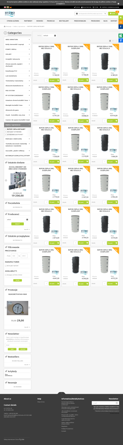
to (19, 256)
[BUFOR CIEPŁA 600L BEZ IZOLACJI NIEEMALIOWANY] (105, 223)
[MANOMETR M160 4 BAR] (17, 308)
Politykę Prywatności (114, 413)
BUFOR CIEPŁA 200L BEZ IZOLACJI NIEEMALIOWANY (46, 130)
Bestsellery (64, 21)
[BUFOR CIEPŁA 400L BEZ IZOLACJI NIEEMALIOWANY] (76, 183)
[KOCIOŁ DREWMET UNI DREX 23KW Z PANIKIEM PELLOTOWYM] (17, 180)
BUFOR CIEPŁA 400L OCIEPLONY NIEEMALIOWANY (104, 170)
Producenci (95, 21)
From (8, 256)
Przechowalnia (80, 21)
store (96, 7)
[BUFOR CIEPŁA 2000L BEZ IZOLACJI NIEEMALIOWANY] (76, 101)
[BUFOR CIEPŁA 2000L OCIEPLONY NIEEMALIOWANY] (105, 101)
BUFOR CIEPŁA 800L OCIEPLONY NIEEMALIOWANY (104, 252)
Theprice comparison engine (110, 7)
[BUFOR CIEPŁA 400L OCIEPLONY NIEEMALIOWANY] (105, 182)
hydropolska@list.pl (13, 415)
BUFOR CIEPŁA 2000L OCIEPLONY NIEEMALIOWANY (105, 89)
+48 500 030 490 (13, 413)
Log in (78, 7)
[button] (17, 219)
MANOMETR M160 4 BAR (17, 294)
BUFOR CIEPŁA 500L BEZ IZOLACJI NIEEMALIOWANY (46, 211)
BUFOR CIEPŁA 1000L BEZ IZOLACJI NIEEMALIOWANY (46, 48)
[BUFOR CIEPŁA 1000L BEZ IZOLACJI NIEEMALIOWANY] (46, 61)
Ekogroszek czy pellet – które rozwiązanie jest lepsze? (70, 415)
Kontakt (114, 21)
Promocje (51, 21)
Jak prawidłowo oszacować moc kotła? (69, 411)
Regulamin (64, 426)
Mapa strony (40, 401)
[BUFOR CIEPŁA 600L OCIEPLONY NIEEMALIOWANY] (46, 264)
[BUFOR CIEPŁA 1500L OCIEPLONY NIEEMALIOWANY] (46, 101)
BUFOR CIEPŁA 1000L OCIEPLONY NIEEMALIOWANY (75, 48)
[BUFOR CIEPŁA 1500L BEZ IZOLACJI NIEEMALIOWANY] (105, 61)
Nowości (39, 21)
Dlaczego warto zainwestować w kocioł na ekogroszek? (70, 407)
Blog (105, 21)
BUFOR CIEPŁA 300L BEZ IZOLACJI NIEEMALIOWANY (104, 130)
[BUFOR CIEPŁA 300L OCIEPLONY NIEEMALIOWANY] (46, 182)
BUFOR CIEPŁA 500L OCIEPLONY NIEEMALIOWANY (75, 211)
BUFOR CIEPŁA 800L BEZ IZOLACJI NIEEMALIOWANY (75, 252)
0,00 (113, 13)
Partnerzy (28, 21)
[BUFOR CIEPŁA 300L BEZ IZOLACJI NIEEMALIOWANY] (105, 142)
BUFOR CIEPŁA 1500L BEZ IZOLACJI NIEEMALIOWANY (105, 48)
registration (87, 7)
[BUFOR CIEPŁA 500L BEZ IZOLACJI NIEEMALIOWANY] (46, 223)
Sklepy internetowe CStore (11, 439)
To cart (52, 80)
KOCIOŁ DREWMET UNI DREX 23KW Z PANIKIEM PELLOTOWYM (18, 169)
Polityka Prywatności (67, 428)
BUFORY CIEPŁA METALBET (16, 129)
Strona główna (13, 21)
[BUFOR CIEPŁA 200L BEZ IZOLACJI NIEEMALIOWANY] (46, 142)
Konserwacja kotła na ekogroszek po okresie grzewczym (68, 403)
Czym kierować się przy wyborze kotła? (68, 419)
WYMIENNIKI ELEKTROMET (15, 134)
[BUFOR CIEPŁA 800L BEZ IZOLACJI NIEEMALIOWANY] (76, 264)
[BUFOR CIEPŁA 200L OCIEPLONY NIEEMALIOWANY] (76, 142)
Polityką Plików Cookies (56, 1)
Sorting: (39, 35)
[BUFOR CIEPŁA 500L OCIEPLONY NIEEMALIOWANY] (76, 223)
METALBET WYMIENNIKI (14, 132)
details (35, 80)
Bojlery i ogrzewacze (19, 26)
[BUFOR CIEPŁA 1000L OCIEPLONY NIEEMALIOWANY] (76, 60)
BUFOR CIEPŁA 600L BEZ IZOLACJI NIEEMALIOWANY (104, 211)
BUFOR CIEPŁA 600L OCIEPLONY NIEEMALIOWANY (46, 252)
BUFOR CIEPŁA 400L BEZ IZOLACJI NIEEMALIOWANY (75, 170)
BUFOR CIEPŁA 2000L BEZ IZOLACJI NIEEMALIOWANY (75, 89)
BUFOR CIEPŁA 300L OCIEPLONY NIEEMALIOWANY (46, 170)
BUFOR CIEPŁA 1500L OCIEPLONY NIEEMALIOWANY (46, 89)
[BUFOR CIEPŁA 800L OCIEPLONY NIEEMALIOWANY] (105, 264)
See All (26, 229)
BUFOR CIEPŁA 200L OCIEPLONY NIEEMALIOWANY (75, 130)
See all (26, 327)
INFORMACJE (8, 375)
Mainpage (8, 26)
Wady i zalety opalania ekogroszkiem (68, 423)
